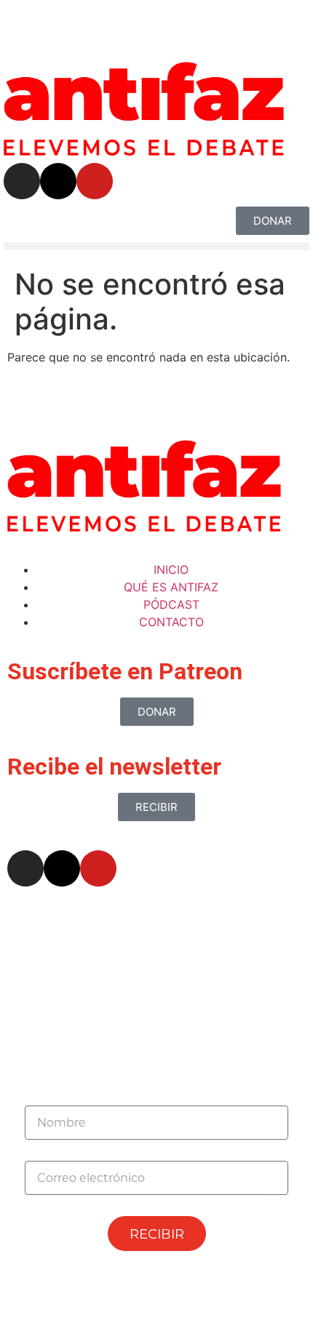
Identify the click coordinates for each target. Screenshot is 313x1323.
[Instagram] (22, 181)
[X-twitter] (58, 181)
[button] (156, 246)
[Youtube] (94, 181)
